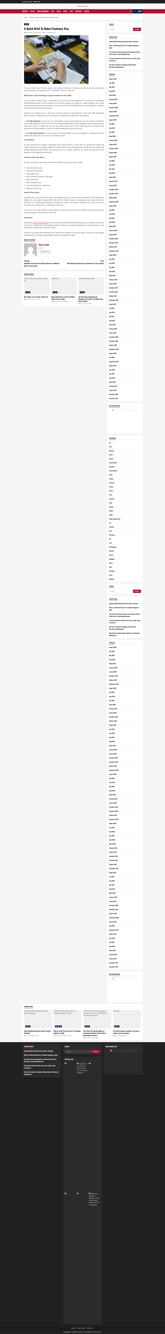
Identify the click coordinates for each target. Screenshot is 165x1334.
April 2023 (112, 222)
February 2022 (113, 280)
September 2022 (114, 251)
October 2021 (113, 296)
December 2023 (113, 189)
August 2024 (112, 157)
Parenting (112, 535)
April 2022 (112, 271)
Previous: (41, 263)
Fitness (111, 491)
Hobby (111, 515)
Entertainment (113, 471)
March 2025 (112, 136)
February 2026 (113, 99)
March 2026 (112, 95)
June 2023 (112, 214)
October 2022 (113, 247)
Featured (111, 483)
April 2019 (112, 378)
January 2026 (113, 103)
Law (110, 523)
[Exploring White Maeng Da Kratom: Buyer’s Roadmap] (38, 1019)
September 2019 (113, 362)
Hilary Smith (29, 32)
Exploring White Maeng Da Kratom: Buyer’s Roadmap (123, 41)
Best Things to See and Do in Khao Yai (36, 297)
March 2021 (112, 325)
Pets (110, 543)
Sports (111, 563)
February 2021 (113, 329)
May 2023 (111, 218)
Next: (85, 262)
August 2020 (112, 353)
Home (73, 1328)
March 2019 (112, 382)
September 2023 (114, 202)
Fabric (110, 475)
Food (110, 495)
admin (54, 301)
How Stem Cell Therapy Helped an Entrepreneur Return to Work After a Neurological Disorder (94, 1033)
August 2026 (112, 79)
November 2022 (113, 243)
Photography (112, 547)
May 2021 (111, 316)
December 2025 (113, 107)
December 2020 (113, 337)
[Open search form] (130, 11)
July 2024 (111, 161)
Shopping (111, 559)
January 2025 (113, 144)
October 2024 (113, 153)
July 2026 (112, 83)
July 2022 (111, 259)
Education (78, 11)
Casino (111, 455)
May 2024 (111, 169)
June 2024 (112, 165)
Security (111, 551)
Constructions (113, 463)
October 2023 (113, 198)
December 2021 (113, 288)
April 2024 (112, 173)
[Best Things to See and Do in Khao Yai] (37, 286)
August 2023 (112, 206)
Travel (59, 11)
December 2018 (113, 394)
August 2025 (112, 120)
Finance (111, 487)
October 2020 (113, 345)
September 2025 (114, 116)
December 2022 (113, 239)
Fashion (86, 11)
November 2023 (113, 194)
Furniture (111, 499)
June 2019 (112, 370)
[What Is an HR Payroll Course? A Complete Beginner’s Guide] (68, 1019)
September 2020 (114, 349)
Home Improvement (43, 11)
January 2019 (112, 390)
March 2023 (112, 226)
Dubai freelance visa (40, 223)
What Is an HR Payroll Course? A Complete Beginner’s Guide (67, 1032)
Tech (52, 11)
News (110, 531)
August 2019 (112, 366)
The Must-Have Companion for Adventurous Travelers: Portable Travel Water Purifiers (90, 299)
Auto (71, 11)
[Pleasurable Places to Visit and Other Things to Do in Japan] (64, 286)
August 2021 (112, 304)
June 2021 (112, 312)
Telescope (112, 571)
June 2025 (112, 128)
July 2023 (111, 210)
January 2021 (112, 333)
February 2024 (113, 181)
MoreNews (88, 1332)
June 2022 (112, 263)
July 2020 (112, 357)
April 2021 (112, 321)
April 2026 (112, 91)
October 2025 (113, 112)
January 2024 (113, 185)
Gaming (111, 507)
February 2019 (113, 386)
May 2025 (111, 132)
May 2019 (111, 374)
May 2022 (111, 267)
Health (32, 11)
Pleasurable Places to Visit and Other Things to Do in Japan (63, 298)
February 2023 (113, 230)
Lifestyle (111, 527)
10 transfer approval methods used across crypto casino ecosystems (126, 1032)
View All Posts (44, 252)
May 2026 (112, 87)
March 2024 (112, 177)
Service (111, 555)
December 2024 (113, 148)
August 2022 (112, 255)
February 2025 (113, 140)
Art (110, 443)
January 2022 (113, 284)
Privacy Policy (80, 1328)
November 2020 (113, 341)
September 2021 (113, 300)
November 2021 (113, 292)
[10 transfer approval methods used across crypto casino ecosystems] (127, 1019)
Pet (110, 539)
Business (25, 11)
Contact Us (89, 1328)
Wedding (111, 579)
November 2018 (113, 398)
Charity (111, 459)
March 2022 (112, 275)
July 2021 (111, 308)
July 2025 (111, 124)
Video (139, 11)
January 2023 (113, 234)
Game (110, 503)
